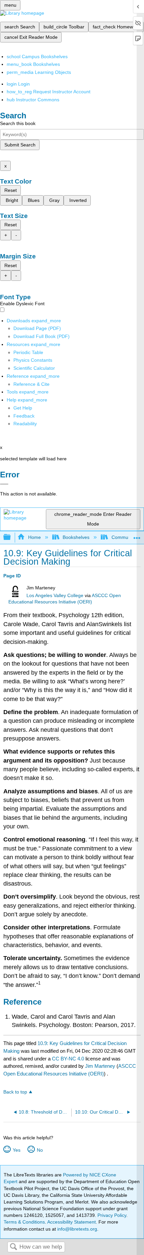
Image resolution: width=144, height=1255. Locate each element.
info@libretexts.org (76, 1229)
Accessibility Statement (71, 1222)
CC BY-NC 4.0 (68, 1058)
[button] (23, 416)
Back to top (15, 1092)
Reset (10, 190)
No (40, 1150)
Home (34, 537)
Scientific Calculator (34, 368)
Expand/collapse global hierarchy (11, 537)
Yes (16, 1150)
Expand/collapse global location (137, 535)
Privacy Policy (111, 1215)
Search (13, 1247)
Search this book (17, 123)
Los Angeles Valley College (54, 595)
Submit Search (19, 144)
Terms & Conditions (24, 1222)
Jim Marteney (100, 1066)
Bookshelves (76, 537)
